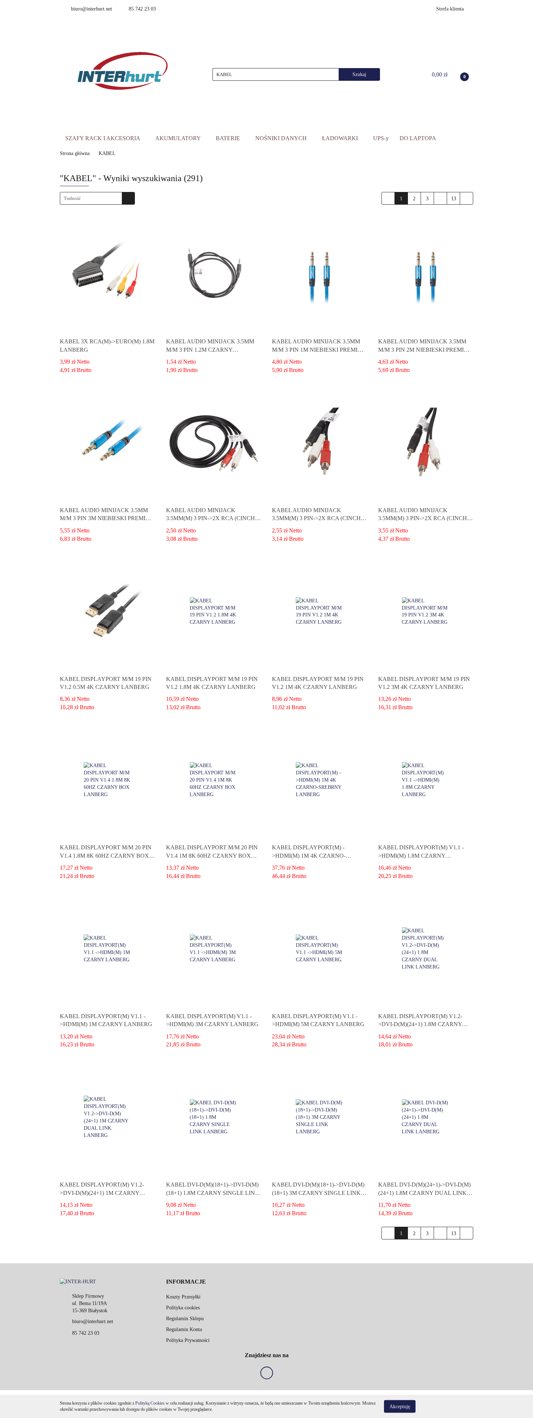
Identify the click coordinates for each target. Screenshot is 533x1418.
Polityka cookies (183, 1307)
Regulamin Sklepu (185, 1318)
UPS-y (381, 138)
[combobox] (97, 198)
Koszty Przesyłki (183, 1297)
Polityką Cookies (150, 1403)
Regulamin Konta (184, 1329)
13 (453, 198)
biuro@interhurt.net (92, 1321)
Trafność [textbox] (72, 198)
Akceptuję (399, 1406)
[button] (186, 1282)
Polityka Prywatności (188, 1340)
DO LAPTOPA (418, 138)
